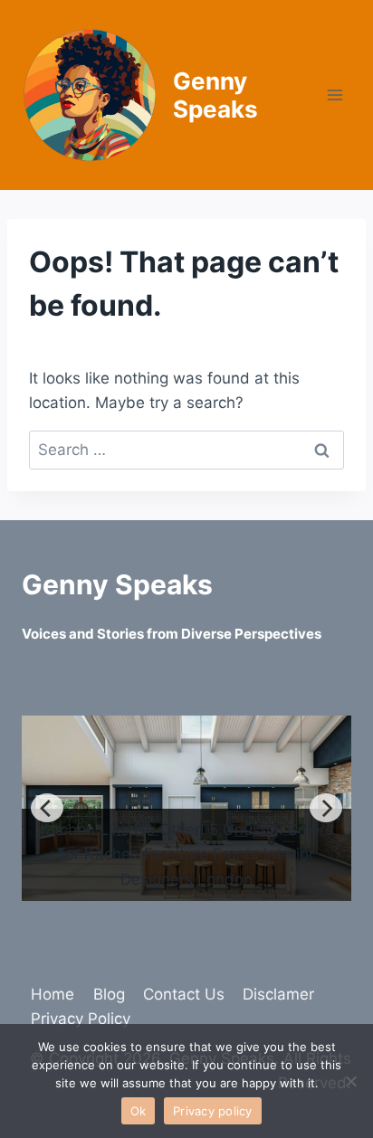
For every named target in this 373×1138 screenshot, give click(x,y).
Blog (109, 994)
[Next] (326, 807)
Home (52, 994)
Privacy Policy (80, 1019)
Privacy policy (213, 1111)
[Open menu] (334, 95)
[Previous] (47, 807)
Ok (138, 1111)
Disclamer (278, 994)
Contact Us (184, 994)
